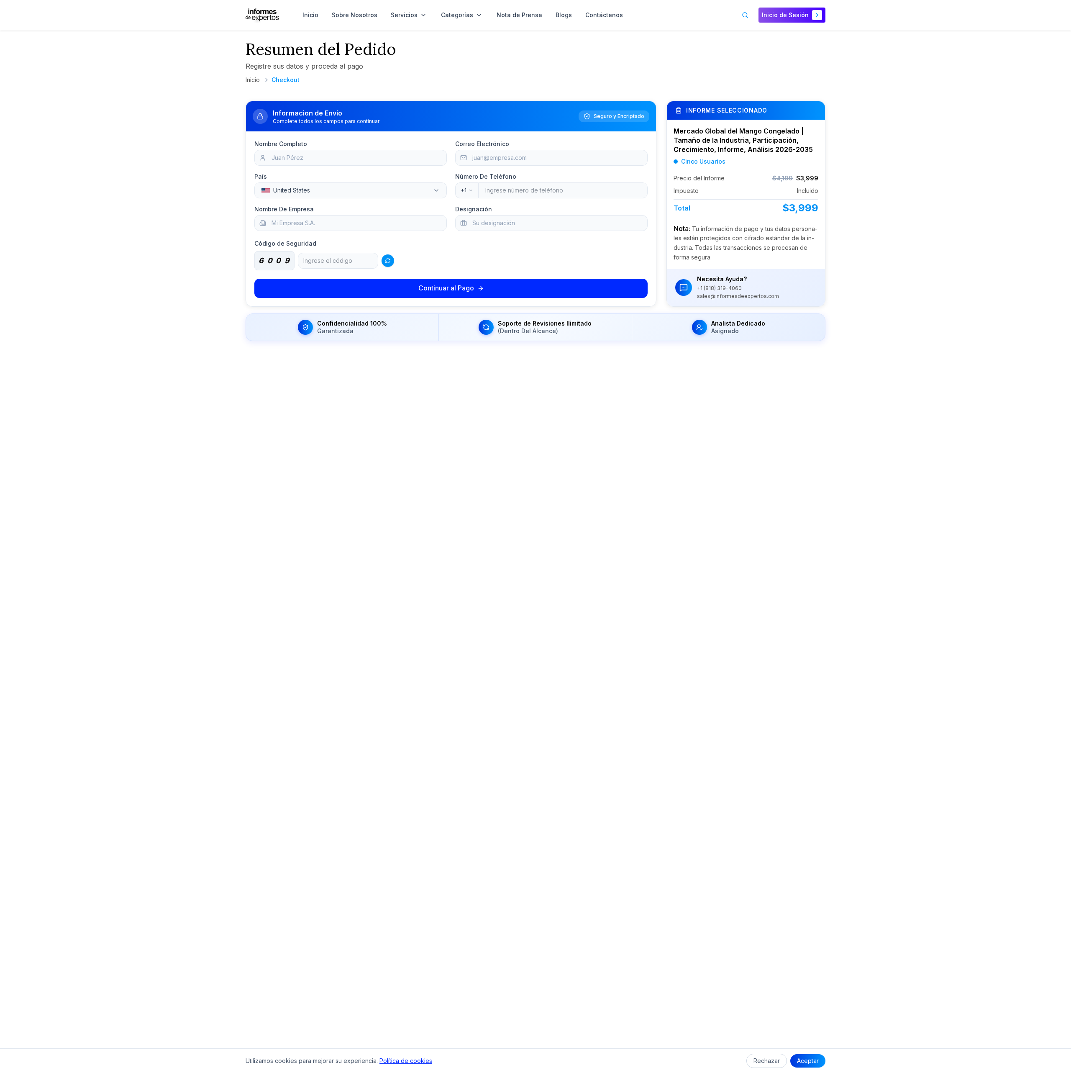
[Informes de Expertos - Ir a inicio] (262, 15)
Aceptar (808, 1060)
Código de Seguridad (285, 243)
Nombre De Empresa (284, 209)
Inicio (253, 79)
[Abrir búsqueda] (745, 15)
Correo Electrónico (482, 143)
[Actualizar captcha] (388, 260)
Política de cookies (405, 1060)
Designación (473, 209)
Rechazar (766, 1060)
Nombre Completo (280, 143)
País (260, 176)
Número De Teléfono (485, 176)
